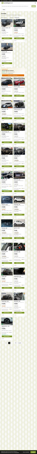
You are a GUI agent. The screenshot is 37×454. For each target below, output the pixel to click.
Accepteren (33, 452)
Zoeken (33, 6)
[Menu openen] (35, 3)
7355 (15, 342)
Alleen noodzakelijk (26, 452)
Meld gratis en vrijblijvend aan (12, 75)
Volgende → (20, 342)
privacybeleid (17, 452)
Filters (4, 9)
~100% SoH (5, 189)
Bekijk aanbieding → (7, 38)
